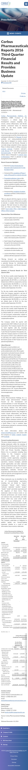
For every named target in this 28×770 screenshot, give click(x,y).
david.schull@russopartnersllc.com (15, 712)
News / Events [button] (15, 33)
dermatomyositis (6, 153)
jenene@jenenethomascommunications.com (13, 700)
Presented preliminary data (12, 178)
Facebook (6, 436)
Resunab (18, 137)
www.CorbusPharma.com (8, 433)
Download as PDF (7, 82)
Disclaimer (14, 759)
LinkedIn (18, 435)
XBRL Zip (23, 96)
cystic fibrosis (5, 151)
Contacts (4, 736)
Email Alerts (5, 728)
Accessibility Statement (14, 765)
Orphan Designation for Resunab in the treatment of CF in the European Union (14, 167)
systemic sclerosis (6, 149)
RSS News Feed (6, 740)
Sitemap (4, 744)
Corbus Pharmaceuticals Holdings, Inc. (14, 116)
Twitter (13, 435)
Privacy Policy (14, 756)
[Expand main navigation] (26, 4)
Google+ (24, 435)
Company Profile (6, 732)
